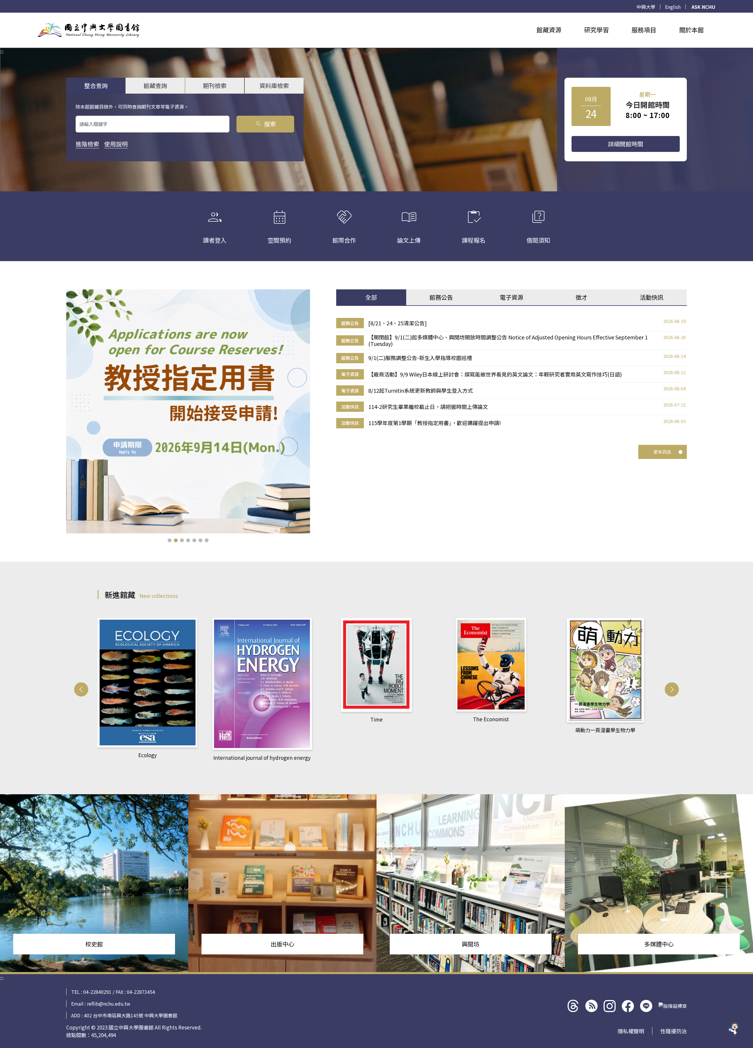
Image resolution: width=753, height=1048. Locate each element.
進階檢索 (87, 144)
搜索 (265, 124)
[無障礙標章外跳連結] (673, 1005)
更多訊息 (662, 452)
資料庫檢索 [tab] (274, 85)
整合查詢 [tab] (96, 85)
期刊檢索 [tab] (214, 85)
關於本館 (691, 29)
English (673, 6)
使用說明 (116, 144)
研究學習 (596, 29)
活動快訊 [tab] (651, 297)
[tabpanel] (511, 373)
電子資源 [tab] (511, 297)
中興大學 (646, 6)
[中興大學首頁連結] (88, 30)
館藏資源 (549, 29)
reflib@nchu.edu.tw (108, 1003)
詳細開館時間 (625, 144)
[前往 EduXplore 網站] (734, 1026)
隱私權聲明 (631, 1031)
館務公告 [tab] (441, 297)
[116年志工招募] (188, 411)
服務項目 (644, 29)
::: (2, 16)
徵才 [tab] (581, 297)
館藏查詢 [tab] (155, 85)
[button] (169, 540)
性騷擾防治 (673, 1031)
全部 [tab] (371, 297)
